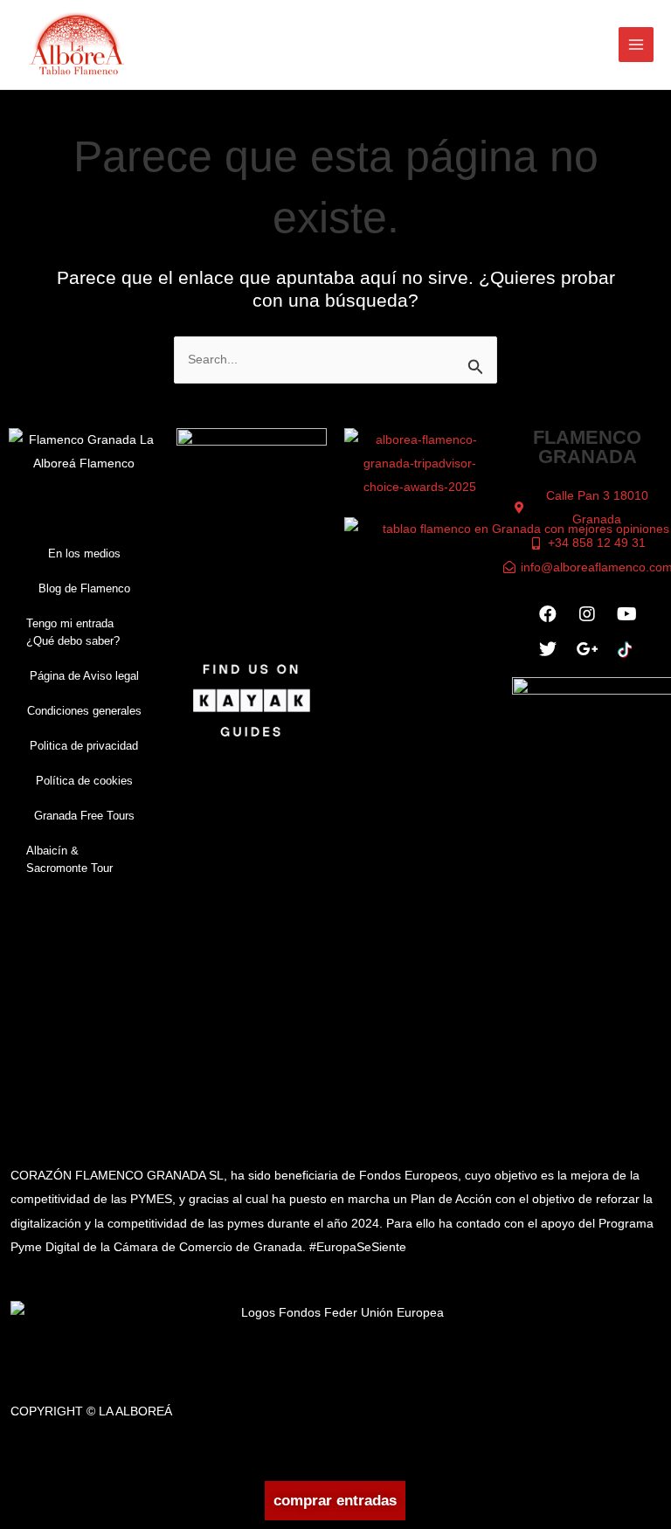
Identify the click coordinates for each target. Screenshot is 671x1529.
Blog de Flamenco (84, 588)
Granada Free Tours (84, 815)
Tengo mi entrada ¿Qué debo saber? (73, 632)
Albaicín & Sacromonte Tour (69, 859)
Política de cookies (84, 780)
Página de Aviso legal (84, 675)
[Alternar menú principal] (636, 45)
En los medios (84, 553)
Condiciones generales (84, 710)
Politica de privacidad (84, 745)
